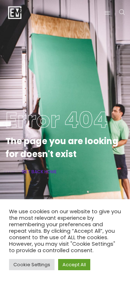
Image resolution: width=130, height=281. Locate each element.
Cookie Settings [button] (31, 264)
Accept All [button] (74, 264)
